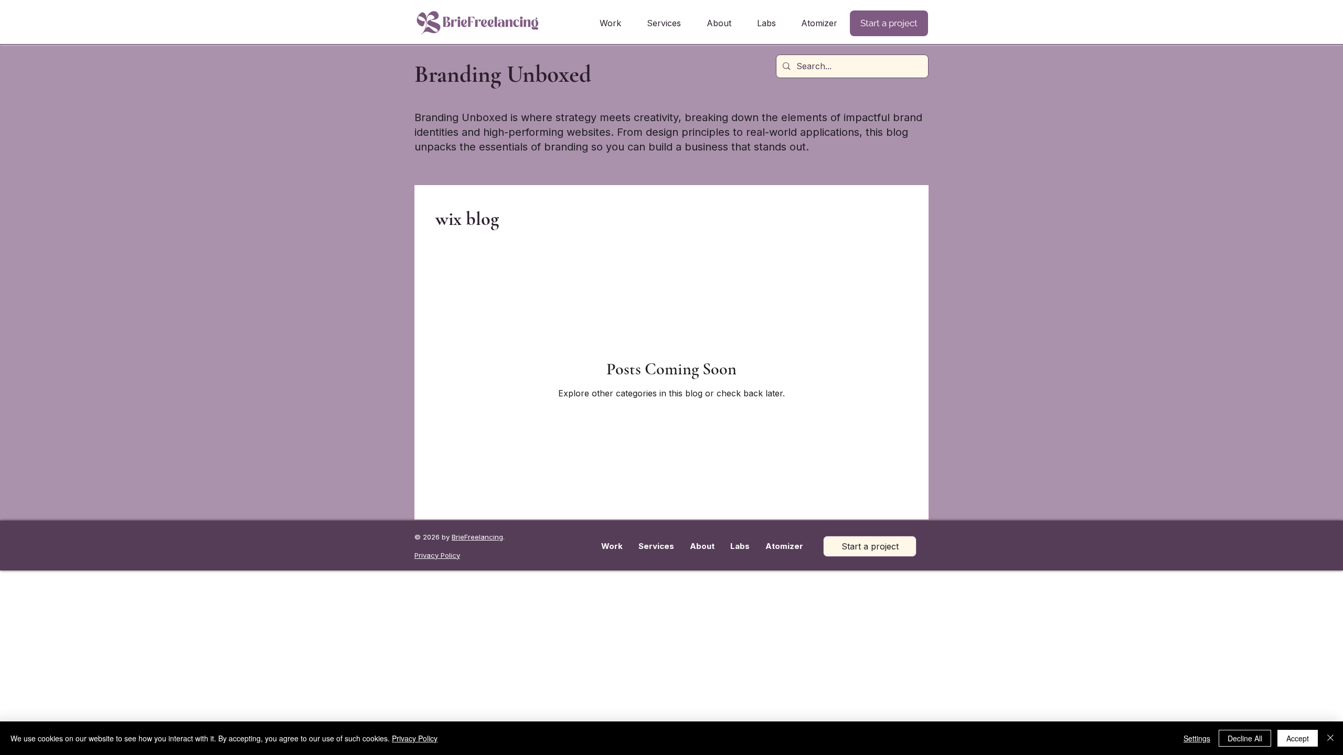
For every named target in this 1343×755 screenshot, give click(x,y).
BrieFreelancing (477, 537)
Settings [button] (1197, 738)
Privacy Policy (415, 738)
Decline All (1245, 738)
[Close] (1330, 738)
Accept (1297, 738)
